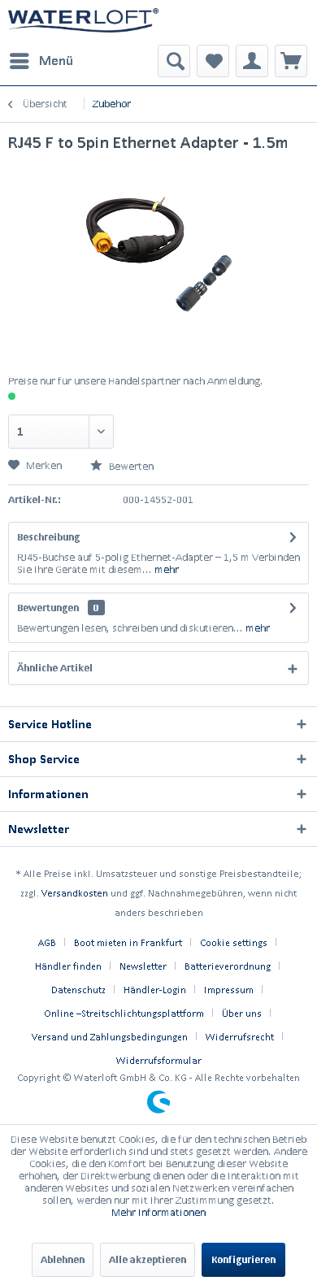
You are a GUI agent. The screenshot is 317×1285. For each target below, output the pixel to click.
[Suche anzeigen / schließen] (174, 61)
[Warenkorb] (291, 61)
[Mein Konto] (252, 61)
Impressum (229, 989)
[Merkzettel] (213, 61)
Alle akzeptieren (147, 1259)
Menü (56, 60)
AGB (47, 942)
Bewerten (130, 466)
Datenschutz (78, 989)
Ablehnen (63, 1259)
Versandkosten (74, 893)
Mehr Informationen (158, 1212)
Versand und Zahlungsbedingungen (110, 1036)
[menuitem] (40, 61)
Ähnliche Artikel (55, 668)
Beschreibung (48, 537)
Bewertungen (48, 607)
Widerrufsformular (159, 1060)
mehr (165, 569)
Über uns (242, 1013)
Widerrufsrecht (240, 1036)
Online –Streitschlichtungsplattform (124, 1013)
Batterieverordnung (228, 966)
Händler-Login (155, 989)
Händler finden (68, 966)
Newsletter (143, 966)
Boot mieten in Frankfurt (128, 942)
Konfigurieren (243, 1259)
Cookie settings (233, 942)
